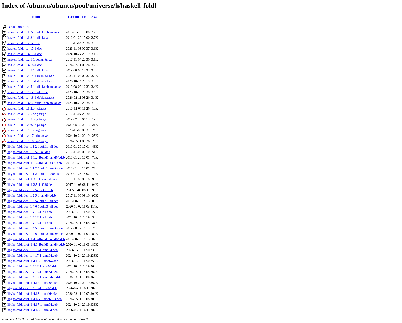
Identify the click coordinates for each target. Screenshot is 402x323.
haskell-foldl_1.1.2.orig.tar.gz (26, 108)
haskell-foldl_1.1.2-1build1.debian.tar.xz (34, 32)
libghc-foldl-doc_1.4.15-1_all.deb (29, 212)
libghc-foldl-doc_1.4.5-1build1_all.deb (32, 201)
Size (94, 16)
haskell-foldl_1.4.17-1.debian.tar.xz (30, 81)
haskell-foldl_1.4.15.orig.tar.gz (27, 130)
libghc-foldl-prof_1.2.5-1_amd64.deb (32, 179)
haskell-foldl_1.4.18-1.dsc (24, 65)
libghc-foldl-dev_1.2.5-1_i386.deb (30, 190)
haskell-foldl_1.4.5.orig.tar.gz (26, 119)
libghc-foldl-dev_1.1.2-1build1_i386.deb (34, 174)
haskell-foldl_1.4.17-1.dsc (24, 54)
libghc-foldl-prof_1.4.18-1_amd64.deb (32, 293)
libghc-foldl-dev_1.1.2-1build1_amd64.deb (35, 168)
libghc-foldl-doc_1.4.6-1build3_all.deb (32, 206)
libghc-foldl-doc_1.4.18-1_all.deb (29, 223)
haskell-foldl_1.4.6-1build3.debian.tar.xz (34, 103)
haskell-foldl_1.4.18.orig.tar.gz (27, 141)
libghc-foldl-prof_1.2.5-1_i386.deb (30, 184)
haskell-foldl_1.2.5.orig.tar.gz (26, 114)
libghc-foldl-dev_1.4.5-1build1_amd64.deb (35, 228)
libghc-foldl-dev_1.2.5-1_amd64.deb (31, 195)
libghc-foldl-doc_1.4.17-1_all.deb (29, 217)
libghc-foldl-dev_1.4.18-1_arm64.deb (32, 288)
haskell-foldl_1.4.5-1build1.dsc (27, 70)
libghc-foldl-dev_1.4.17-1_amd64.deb (32, 255)
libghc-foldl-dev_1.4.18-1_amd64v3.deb (34, 277)
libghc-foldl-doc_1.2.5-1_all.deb (28, 152)
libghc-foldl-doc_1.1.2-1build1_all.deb (32, 146)
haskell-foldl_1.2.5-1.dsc (23, 43)
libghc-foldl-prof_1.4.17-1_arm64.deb (32, 304)
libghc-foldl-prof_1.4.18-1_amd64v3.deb (34, 299)
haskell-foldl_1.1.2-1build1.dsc (27, 37)
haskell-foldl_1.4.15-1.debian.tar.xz (30, 76)
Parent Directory (18, 26)
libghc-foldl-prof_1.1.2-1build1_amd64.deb (36, 157)
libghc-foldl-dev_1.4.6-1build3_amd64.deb (35, 233)
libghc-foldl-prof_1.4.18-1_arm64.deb (32, 310)
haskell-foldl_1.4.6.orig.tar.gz (26, 125)
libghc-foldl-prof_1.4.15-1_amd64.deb (32, 261)
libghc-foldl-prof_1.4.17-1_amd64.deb (32, 282)
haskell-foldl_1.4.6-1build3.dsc (27, 92)
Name (36, 16)
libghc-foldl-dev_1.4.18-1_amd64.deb (32, 272)
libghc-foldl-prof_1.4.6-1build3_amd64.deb (36, 244)
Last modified (78, 16)
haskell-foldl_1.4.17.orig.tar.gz (27, 135)
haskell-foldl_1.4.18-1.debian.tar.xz (30, 97)
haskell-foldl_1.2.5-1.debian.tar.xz (29, 59)
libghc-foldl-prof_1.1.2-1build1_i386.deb (34, 163)
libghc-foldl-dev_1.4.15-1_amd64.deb (32, 250)
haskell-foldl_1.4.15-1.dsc (24, 48)
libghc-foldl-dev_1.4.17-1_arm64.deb (32, 266)
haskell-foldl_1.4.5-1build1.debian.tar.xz (34, 86)
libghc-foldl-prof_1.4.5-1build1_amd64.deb (36, 239)
